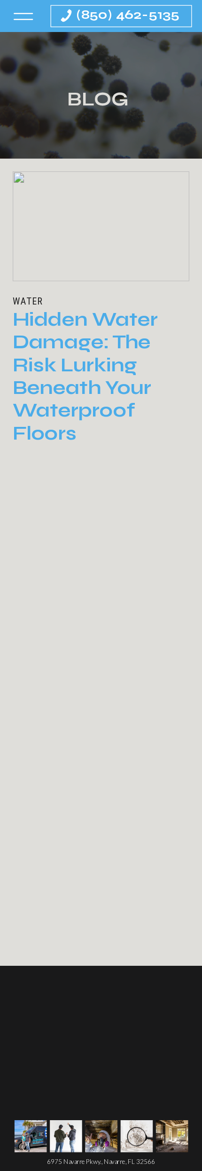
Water (28, 301)
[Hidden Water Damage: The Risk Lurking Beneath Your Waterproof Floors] (101, 226)
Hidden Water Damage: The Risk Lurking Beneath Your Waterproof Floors (85, 376)
